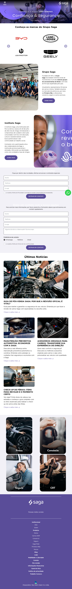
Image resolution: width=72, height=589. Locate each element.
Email (29, 209)
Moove (36, 532)
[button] (5, 11)
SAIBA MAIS (48, 69)
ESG (36, 508)
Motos (36, 516)
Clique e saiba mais (11, 281)
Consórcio (36, 521)
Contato (36, 543)
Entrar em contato (36, 165)
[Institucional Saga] (63, 3)
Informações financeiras (36, 549)
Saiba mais (19, 462)
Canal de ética (36, 551)
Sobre (36, 510)
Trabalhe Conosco (36, 557)
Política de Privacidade (18, 161)
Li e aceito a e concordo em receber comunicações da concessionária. (29, 161)
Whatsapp (9, 209)
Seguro (36, 524)
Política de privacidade (36, 554)
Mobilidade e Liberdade (36, 540)
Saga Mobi (36, 527)
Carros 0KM (36, 519)
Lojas (36, 538)
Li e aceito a (20, 213)
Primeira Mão (36, 530)
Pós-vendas (36, 546)
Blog (36, 535)
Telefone (20, 209)
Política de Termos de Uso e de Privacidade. (23, 213)
